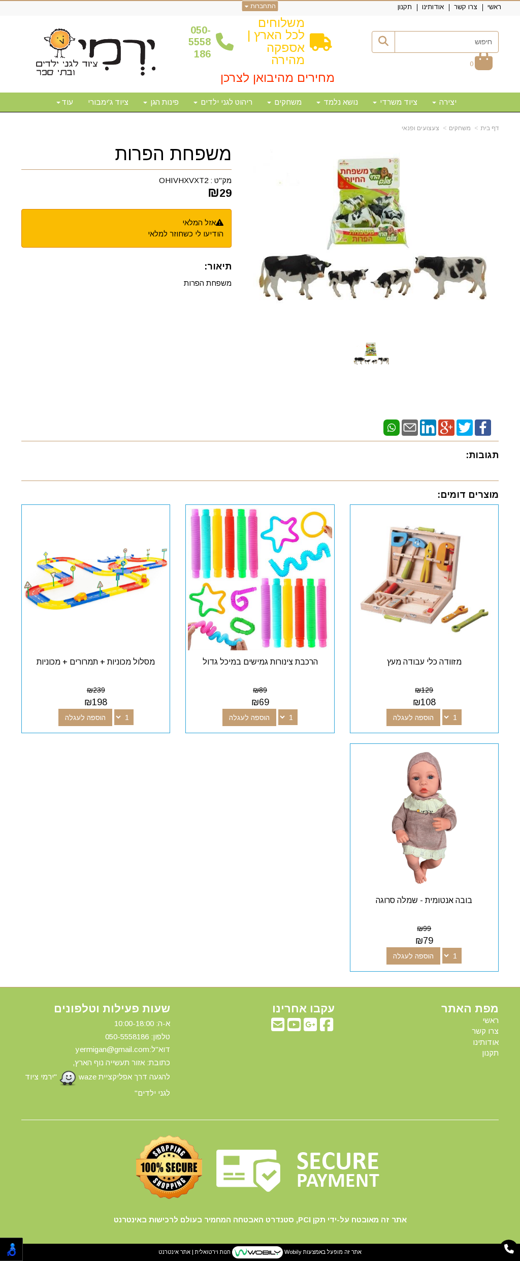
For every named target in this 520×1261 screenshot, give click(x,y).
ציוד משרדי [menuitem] (397, 102)
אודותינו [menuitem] (433, 7)
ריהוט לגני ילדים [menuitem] (225, 102)
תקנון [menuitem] (405, 7)
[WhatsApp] (391, 427)
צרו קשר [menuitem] (465, 7)
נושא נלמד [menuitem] (339, 102)
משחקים (460, 128)
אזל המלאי (199, 222)
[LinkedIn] (428, 427)
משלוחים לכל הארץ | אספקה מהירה (276, 41)
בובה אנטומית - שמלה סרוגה (424, 900)
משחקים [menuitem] (287, 102)
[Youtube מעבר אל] (294, 1027)
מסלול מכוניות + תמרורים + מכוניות (96, 661)
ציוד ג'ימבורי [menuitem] (108, 102)
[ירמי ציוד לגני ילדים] (96, 52)
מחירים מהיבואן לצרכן (277, 77)
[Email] (410, 427)
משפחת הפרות (173, 154)
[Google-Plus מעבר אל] (310, 1027)
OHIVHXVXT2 (183, 180)
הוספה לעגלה (413, 717)
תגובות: (482, 455)
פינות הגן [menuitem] (163, 102)
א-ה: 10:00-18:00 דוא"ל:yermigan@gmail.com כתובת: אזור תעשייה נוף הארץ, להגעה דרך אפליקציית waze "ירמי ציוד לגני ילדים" (97, 1058)
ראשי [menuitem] (494, 7)
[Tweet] (465, 427)
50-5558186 (199, 41)
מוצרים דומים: (468, 495)
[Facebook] (483, 427)
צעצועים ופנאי (420, 128)
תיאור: (218, 266)
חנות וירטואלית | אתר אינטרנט (194, 1252)
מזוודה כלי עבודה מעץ (424, 661)
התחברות (262, 6)
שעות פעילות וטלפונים (112, 1009)
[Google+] (446, 427)
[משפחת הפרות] (371, 354)
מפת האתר (470, 1009)
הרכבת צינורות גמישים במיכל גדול (260, 661)
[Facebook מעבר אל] (326, 1027)
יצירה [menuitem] (447, 102)
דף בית (489, 128)
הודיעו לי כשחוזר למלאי (185, 233)
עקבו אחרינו (303, 1009)
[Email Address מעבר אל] (277, 1027)
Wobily (292, 1252)
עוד (67, 102)
